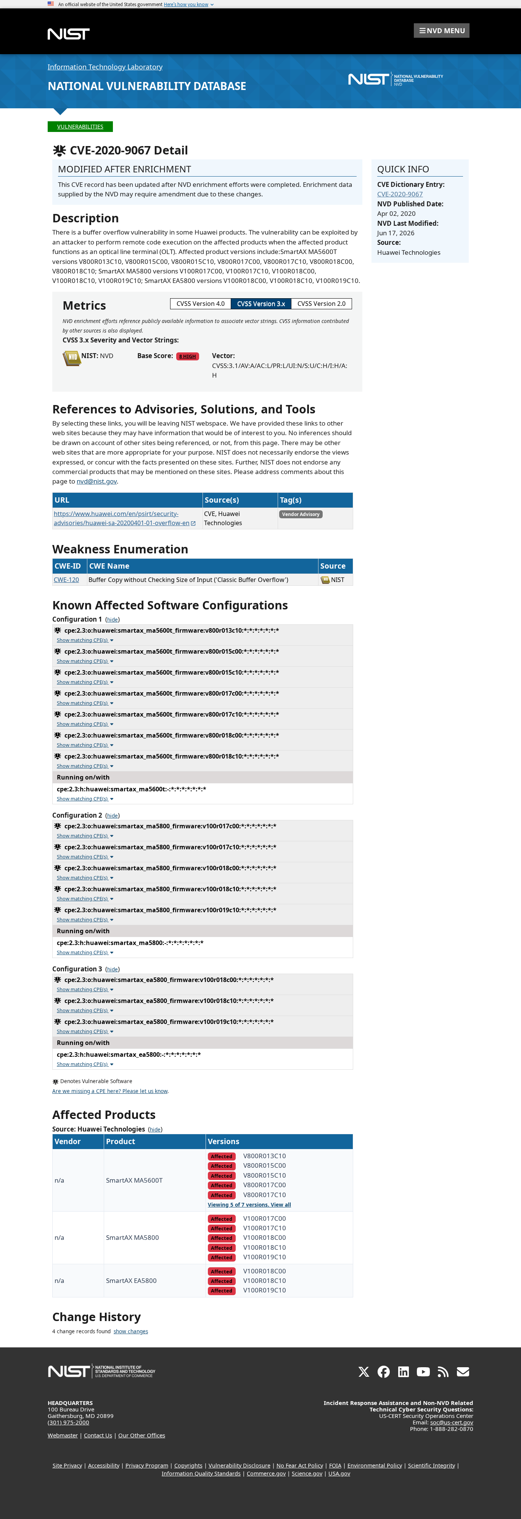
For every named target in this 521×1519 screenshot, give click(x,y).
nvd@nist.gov (97, 481)
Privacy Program (146, 1465)
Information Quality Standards (201, 1473)
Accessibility (103, 1465)
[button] (442, 30)
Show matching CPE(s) (83, 640)
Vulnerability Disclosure (239, 1465)
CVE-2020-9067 (400, 194)
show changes (131, 1331)
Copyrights (188, 1465)
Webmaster (63, 1435)
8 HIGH (187, 356)
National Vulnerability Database (147, 86)
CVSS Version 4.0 (201, 303)
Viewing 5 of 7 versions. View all (249, 1204)
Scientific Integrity (431, 1465)
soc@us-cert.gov (451, 1422)
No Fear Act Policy (300, 1465)
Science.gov (307, 1473)
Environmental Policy (374, 1465)
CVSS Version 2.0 (321, 303)
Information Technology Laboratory (105, 66)
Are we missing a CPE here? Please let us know (109, 1091)
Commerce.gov (266, 1473)
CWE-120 (66, 579)
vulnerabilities (80, 126)
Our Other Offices (141, 1435)
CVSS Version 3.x (261, 303)
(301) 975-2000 (68, 1422)
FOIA (335, 1465)
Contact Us (98, 1435)
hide (112, 619)
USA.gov (339, 1473)
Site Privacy (67, 1465)
